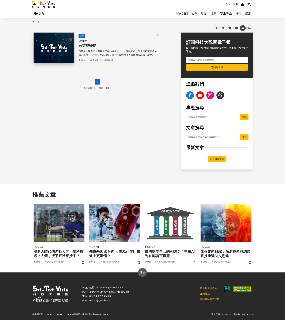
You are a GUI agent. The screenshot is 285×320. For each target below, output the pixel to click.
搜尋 (244, 117)
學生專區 (226, 13)
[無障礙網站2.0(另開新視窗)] (242, 289)
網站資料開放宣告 (209, 299)
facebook (217, 28)
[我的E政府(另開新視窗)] (227, 289)
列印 (249, 28)
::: (223, 4)
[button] (249, 4)
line (235, 28)
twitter (223, 28)
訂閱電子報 (217, 67)
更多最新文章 (217, 159)
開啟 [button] (142, 272)
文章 (194, 13)
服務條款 (205, 293)
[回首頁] (43, 4)
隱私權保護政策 (208, 288)
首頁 (37, 22)
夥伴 (238, 13)
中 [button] (243, 28)
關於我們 (182, 13)
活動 (213, 13)
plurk (229, 28)
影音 (204, 13)
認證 (248, 13)
